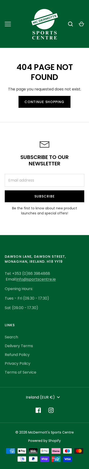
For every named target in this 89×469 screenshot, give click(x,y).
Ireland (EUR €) (40, 397)
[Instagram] (51, 410)
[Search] (70, 24)
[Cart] (81, 24)
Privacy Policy (17, 363)
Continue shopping (44, 101)
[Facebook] (38, 410)
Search (11, 337)
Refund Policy (17, 354)
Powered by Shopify (44, 440)
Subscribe (44, 196)
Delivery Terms (19, 346)
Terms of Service (20, 372)
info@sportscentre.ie (36, 279)
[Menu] (8, 24)
